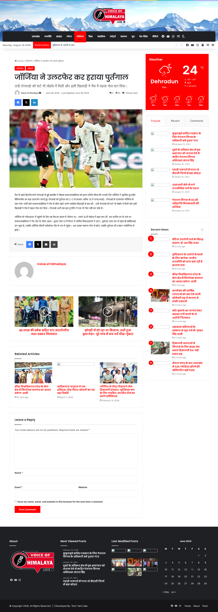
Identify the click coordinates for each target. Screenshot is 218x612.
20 (185, 576)
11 (173, 569)
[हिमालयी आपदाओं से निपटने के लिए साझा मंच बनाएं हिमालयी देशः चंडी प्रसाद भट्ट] (160, 348)
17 (166, 576)
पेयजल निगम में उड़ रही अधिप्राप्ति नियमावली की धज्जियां (185, 203)
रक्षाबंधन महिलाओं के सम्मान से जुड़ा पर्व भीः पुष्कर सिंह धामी (187, 330)
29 (198, 583)
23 (205, 576)
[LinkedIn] (34, 102)
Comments (196, 120)
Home (20, 61)
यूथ (133, 36)
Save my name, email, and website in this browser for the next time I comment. (60, 501)
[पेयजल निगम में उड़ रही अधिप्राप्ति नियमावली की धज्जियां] (160, 204)
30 (205, 583)
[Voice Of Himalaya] (109, 15)
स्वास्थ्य (123, 36)
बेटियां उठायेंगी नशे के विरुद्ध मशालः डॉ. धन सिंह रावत (187, 241)
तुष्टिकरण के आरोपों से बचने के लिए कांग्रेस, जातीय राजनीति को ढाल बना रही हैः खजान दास (90, 45)
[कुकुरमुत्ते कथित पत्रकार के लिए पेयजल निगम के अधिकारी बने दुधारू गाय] (160, 138)
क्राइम (59, 36)
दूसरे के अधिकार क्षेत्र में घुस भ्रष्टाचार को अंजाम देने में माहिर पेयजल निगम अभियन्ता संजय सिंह (186, 155)
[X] (26, 102)
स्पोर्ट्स (113, 36)
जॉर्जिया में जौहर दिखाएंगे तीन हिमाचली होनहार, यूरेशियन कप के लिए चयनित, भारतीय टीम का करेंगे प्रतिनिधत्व (117, 391)
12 (179, 569)
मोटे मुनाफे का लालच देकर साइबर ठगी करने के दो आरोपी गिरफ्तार (187, 314)
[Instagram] (20, 580)
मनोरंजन (80, 36)
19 (179, 576)
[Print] (54, 244)
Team (205, 606)
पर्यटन (69, 36)
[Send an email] (40, 93)
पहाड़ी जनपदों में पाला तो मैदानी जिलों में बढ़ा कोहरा (186, 171)
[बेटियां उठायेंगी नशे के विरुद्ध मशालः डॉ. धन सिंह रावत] (160, 244)
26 (179, 583)
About (196, 606)
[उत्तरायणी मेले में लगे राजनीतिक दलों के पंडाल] (160, 189)
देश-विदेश (143, 36)
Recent (175, 120)
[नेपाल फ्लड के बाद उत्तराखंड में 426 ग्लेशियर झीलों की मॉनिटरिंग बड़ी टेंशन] (160, 367)
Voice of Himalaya (29, 93)
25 (172, 583)
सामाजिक (101, 36)
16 (205, 569)
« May (166, 592)
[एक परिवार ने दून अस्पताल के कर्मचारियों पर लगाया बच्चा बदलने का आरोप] (119, 553)
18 (172, 576)
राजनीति (47, 36)
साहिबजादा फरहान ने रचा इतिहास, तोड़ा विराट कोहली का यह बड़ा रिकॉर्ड (76, 390)
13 (185, 569)
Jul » (173, 592)
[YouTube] (15, 580)
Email (18, 487)
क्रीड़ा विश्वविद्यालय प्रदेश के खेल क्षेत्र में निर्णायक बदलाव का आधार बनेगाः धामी (33, 390)
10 (166, 569)
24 (166, 583)
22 (198, 576)
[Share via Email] (46, 244)
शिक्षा (91, 36)
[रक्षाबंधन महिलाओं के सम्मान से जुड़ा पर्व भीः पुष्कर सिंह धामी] (160, 331)
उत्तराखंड (36, 36)
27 (185, 583)
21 (192, 576)
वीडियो (155, 36)
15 (199, 569)
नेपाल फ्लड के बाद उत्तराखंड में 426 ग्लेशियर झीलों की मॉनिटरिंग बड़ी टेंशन (187, 366)
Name (19, 472)
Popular (155, 120)
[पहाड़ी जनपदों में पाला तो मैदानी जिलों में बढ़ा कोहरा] (160, 174)
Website (82, 487)
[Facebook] (18, 102)
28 (192, 583)
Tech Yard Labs (79, 606)
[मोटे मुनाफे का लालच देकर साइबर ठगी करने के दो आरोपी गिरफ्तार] (160, 315)
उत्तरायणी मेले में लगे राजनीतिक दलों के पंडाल (185, 186)
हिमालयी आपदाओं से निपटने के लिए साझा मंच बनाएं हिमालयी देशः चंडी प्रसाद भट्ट (186, 349)
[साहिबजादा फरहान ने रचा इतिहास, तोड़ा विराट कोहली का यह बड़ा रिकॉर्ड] (76, 372)
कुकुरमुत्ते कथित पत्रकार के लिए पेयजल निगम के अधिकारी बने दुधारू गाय (186, 137)
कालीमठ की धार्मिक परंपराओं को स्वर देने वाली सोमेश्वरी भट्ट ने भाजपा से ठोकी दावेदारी (186, 296)
